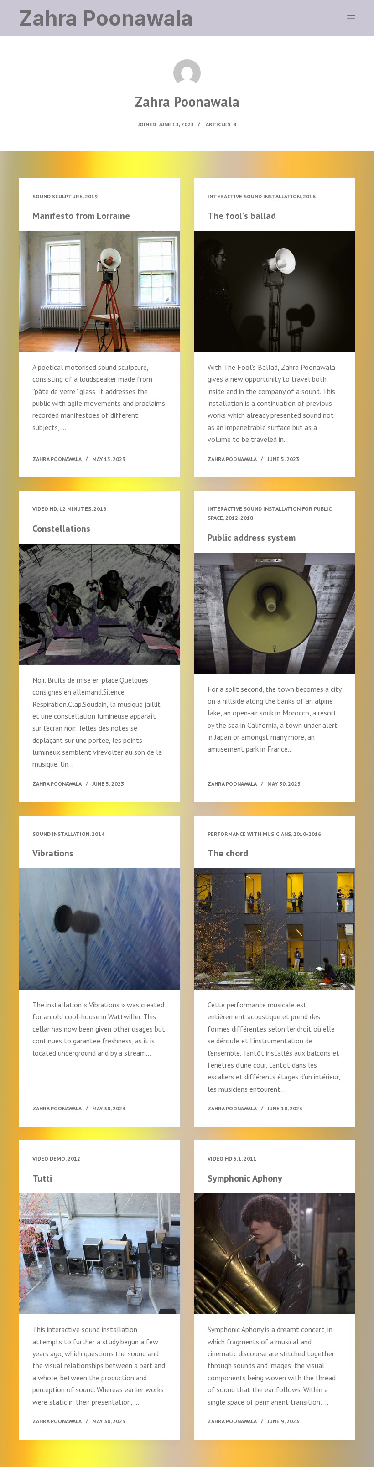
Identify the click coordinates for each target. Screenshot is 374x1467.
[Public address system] (274, 613)
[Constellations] (99, 604)
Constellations (61, 528)
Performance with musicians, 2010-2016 (264, 833)
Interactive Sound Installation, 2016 (262, 196)
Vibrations (52, 853)
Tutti (42, 1178)
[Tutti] (99, 1254)
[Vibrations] (99, 929)
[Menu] (351, 18)
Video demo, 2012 (56, 1158)
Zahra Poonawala (106, 18)
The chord (228, 853)
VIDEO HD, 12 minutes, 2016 (69, 508)
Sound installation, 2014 (68, 833)
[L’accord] (274, 929)
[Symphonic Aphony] (274, 1254)
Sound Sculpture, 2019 (65, 196)
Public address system (252, 538)
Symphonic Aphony (245, 1178)
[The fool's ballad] (274, 291)
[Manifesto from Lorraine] (99, 291)
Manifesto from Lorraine (81, 216)
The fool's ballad (242, 216)
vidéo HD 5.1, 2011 (232, 1158)
